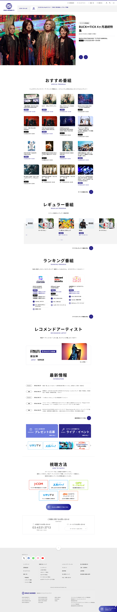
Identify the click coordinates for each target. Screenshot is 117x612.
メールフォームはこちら (76, 528)
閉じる (115, 606)
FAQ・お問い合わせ (66, 577)
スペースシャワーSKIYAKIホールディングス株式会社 (80, 597)
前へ (90, 445)
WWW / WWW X (58, 597)
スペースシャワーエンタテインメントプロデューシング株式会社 (83, 602)
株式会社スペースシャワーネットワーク (78, 599)
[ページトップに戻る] (58, 548)
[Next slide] (86, 57)
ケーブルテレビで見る (45, 577)
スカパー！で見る (44, 572)
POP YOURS (40, 602)
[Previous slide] (81, 57)
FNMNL (56, 600)
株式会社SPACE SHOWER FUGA (77, 605)
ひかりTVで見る (43, 574)
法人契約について (66, 574)
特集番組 (27, 577)
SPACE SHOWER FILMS (26, 600)
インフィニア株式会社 (75, 604)
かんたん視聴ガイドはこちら (60, 507)
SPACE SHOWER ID (25, 602)
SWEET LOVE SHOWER (42, 600)
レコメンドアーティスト (67, 564)
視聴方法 (100, 3)
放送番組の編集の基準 (85, 574)
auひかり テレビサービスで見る (47, 579)
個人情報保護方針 (84, 564)
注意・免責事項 (83, 567)
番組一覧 (92, 3)
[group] (38, 40)
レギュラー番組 (28, 580)
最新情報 (64, 571)
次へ (26, 445)
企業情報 (82, 571)
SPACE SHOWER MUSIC (42, 597)
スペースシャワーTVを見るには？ (110, 609)
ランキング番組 (28, 582)
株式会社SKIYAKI (74, 600)
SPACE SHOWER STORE (42, 599)
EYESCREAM (57, 599)
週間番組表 (71, 3)
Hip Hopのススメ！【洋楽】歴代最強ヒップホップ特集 (55, 7)
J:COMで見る (43, 570)
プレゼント (64, 567)
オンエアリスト (82, 3)
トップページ (26, 564)
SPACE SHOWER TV (25, 597)
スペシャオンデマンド (26, 599)
